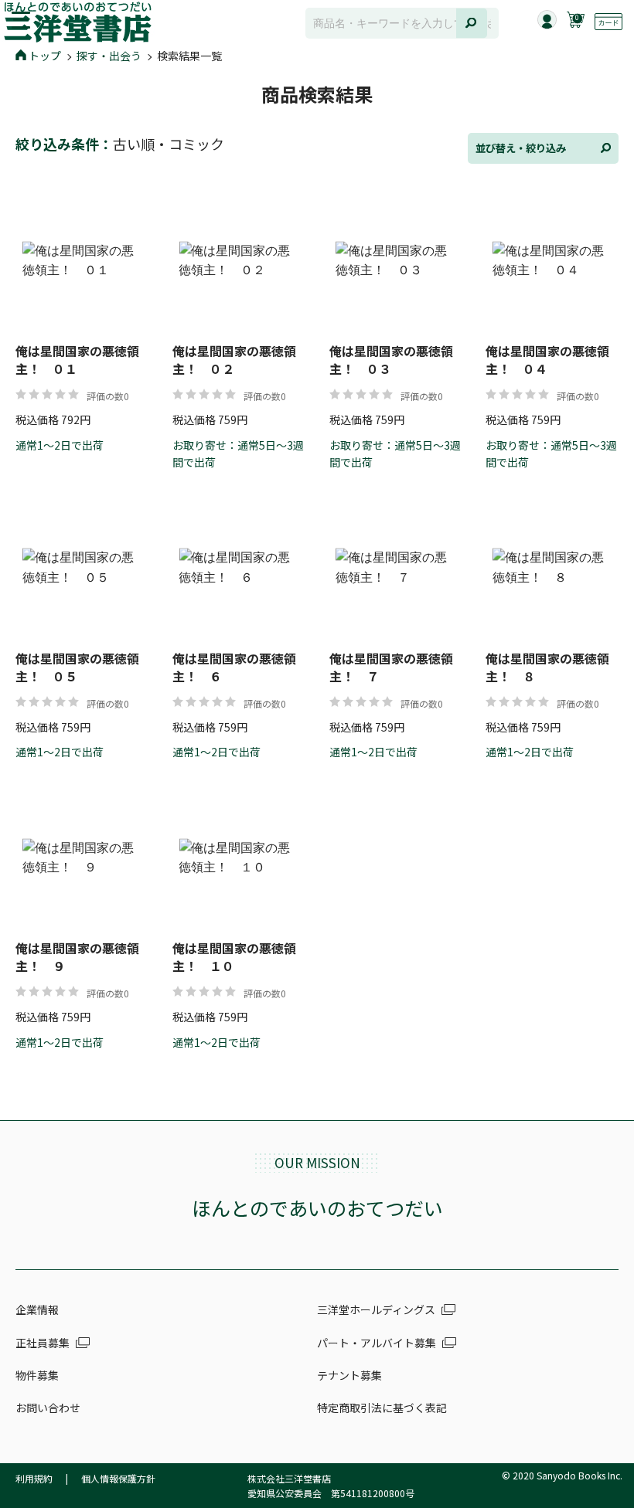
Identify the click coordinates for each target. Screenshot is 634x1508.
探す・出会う (109, 55)
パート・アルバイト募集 (376, 1342)
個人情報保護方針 (118, 1478)
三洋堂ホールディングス (376, 1309)
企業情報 (37, 1309)
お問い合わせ (47, 1407)
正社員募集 (42, 1342)
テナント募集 (349, 1375)
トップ (45, 55)
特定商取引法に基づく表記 (382, 1407)
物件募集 (37, 1375)
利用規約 (34, 1478)
